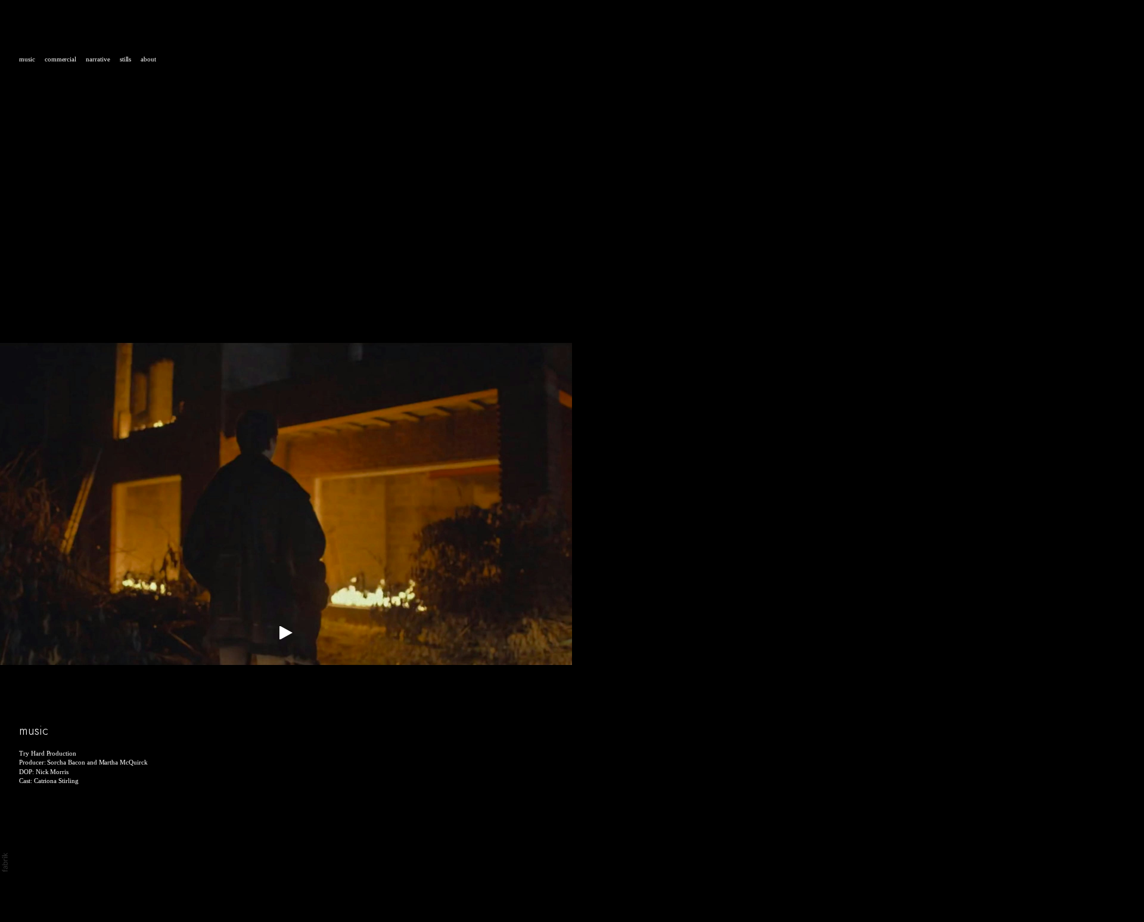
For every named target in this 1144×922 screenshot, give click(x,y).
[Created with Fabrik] (5, 862)
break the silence (89, 713)
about (148, 59)
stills (126, 59)
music (27, 59)
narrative (98, 59)
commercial (60, 59)
